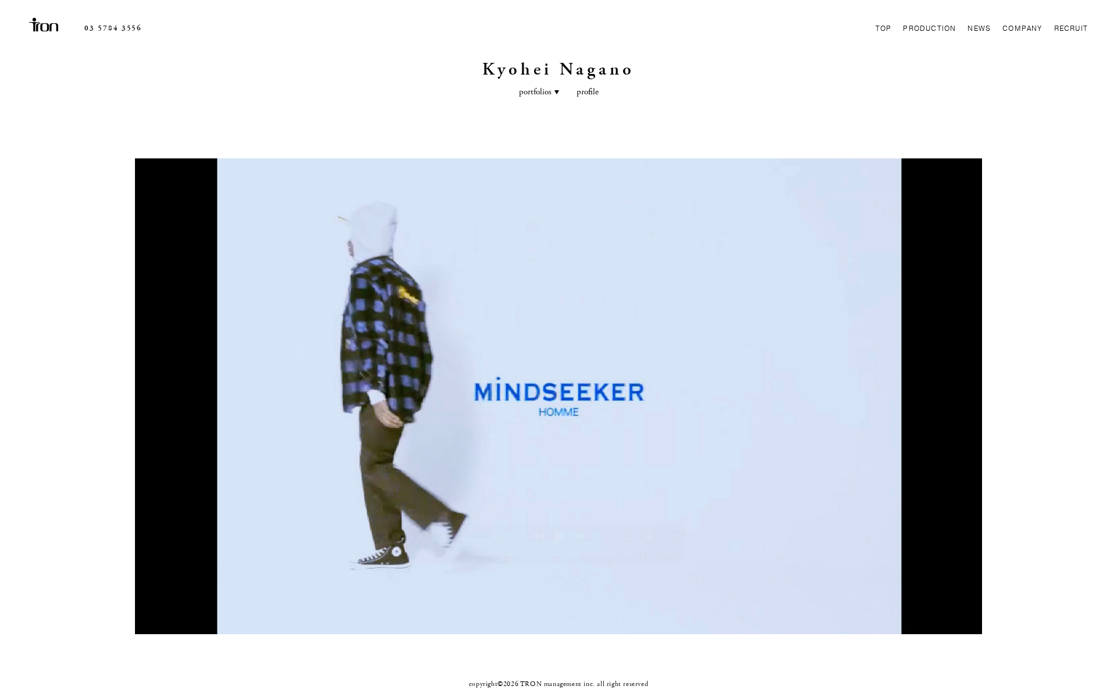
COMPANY (1022, 28)
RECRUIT (1071, 28)
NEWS (979, 28)
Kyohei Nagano (558, 69)
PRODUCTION (929, 28)
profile (588, 91)
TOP (884, 28)
